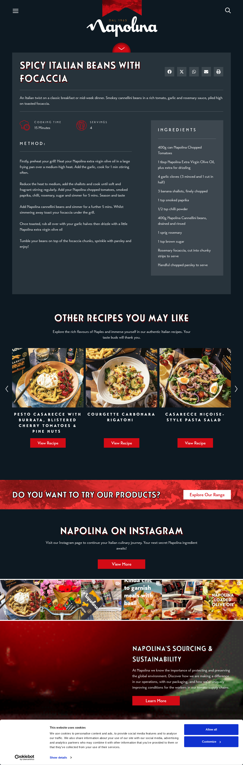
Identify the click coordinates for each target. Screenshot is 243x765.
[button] (15, 11)
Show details (58, 757)
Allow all (211, 729)
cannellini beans (130, 97)
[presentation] (117, 454)
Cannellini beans (193, 217)
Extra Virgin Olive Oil (198, 162)
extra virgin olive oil (101, 161)
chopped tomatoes (100, 189)
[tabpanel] (48, 398)
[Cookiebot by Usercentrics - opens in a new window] (24, 757)
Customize (209, 741)
